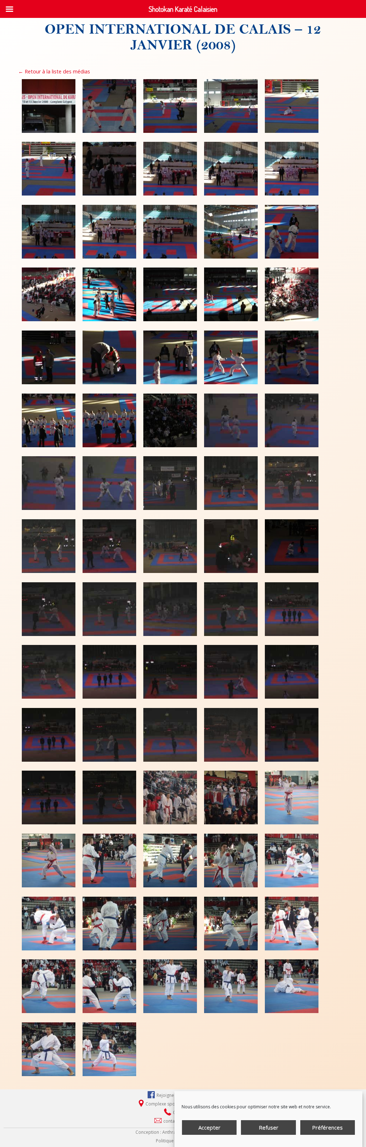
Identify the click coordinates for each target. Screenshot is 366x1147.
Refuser (268, 1127)
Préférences (327, 1127)
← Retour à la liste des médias (54, 71)
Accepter (209, 1127)
